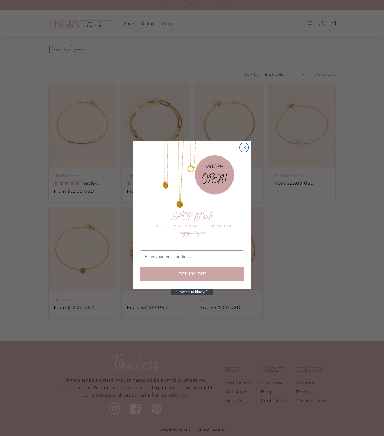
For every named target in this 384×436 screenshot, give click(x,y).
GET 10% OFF (192, 274)
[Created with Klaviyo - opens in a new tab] (192, 292)
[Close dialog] (244, 147)
